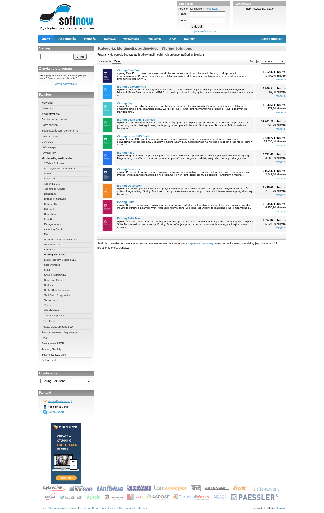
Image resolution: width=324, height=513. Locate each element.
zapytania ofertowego (201, 243)
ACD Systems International (59, 168)
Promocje (48, 108)
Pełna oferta (49, 360)
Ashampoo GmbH (54, 188)
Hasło (182, 20)
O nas (172, 38)
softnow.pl (279, 508)
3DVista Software (54, 163)
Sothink (48, 285)
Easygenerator (52, 224)
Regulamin (154, 38)
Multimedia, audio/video (57, 158)
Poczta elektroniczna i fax (57, 326)
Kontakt (189, 38)
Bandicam (50, 193)
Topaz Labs (51, 300)
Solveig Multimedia (55, 274)
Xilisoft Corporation (55, 315)
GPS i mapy (49, 147)
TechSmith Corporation (57, 295)
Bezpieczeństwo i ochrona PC (60, 130)
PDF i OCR (48, 321)
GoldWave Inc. (52, 244)
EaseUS (49, 219)
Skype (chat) (56, 411)
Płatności (90, 38)
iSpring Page (125, 152)
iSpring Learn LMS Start (133, 136)
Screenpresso (52, 264)
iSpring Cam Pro (128, 70)
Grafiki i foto (49, 152)
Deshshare (50, 214)
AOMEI (48, 173)
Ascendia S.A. (52, 183)
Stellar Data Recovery (56, 290)
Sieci (44, 337)
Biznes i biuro (50, 136)
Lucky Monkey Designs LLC (60, 259)
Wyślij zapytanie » (66, 83)
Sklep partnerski (271, 38)
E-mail (182, 13)
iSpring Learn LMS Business (136, 119)
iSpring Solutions (54, 254)
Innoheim (49, 249)
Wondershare (52, 310)
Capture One (51, 204)
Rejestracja (211, 8)
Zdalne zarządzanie (54, 354)
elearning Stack (53, 229)
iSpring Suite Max (128, 218)
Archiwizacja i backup (55, 119)
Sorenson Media (53, 280)
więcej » (281, 79)
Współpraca (131, 38)
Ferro (47, 234)
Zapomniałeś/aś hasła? (204, 31)
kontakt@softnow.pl (60, 401)
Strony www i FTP (53, 343)
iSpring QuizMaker (129, 185)
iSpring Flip (125, 103)
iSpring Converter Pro (131, 86)
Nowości (47, 102)
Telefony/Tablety (52, 349)
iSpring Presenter (128, 169)
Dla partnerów (67, 38)
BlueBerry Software (55, 198)
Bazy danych (50, 124)
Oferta (46, 38)
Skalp (47, 269)
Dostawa (110, 38)
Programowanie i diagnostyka (60, 332)
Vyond (48, 305)
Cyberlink (49, 209)
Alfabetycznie (51, 113)
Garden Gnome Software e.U (61, 239)
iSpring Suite (125, 202)
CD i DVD (47, 141)
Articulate (49, 178)
